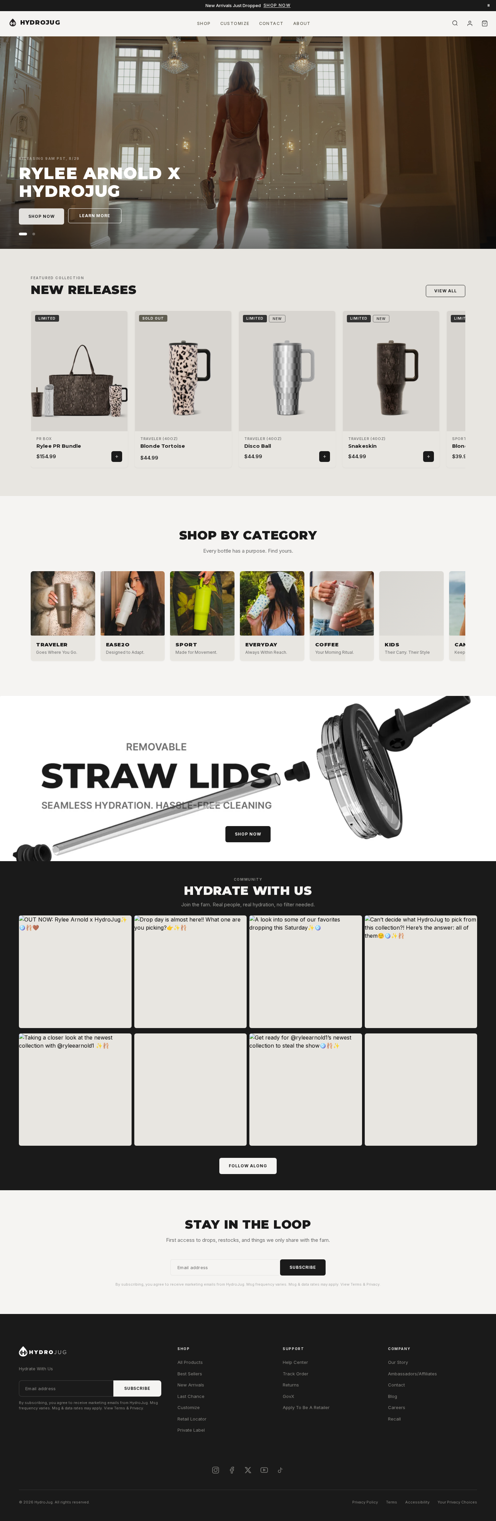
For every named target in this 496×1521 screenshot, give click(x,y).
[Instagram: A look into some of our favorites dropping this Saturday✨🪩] (305, 971)
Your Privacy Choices (457, 1502)
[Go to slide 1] (20, 234)
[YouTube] (264, 1470)
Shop (204, 24)
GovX (288, 1396)
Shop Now (277, 5)
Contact (396, 1384)
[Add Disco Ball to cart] (324, 456)
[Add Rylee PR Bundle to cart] (116, 456)
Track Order (295, 1373)
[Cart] (484, 23)
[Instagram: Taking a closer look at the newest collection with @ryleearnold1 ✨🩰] (75, 1089)
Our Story (398, 1362)
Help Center (295, 1362)
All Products (190, 1362)
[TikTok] (280, 1470)
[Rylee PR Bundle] (79, 378)
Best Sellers (189, 1373)
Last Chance (190, 1396)
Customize (188, 1407)
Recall (394, 1419)
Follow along (248, 1165)
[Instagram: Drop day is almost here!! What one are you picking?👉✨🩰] (190, 971)
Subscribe (303, 1267)
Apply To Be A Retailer (306, 1407)
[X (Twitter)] (248, 1470)
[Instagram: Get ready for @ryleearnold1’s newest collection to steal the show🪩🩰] (305, 1089)
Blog (392, 1396)
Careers (396, 1407)
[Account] (469, 23)
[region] (248, 617)
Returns (291, 1384)
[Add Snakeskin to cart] (428, 456)
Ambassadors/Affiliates (412, 1373)
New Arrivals (190, 1384)
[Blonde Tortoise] (183, 378)
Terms (391, 1502)
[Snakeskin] (391, 378)
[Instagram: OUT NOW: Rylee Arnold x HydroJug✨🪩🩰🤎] (75, 971)
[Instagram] (215, 1470)
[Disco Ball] (287, 378)
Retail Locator (191, 1419)
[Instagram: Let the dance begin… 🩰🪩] (421, 1089)
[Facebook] (231, 1470)
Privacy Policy (365, 1502)
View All (445, 290)
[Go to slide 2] (31, 234)
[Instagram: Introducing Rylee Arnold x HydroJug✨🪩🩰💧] (190, 1089)
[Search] (454, 23)
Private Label (191, 1430)
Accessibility (417, 1502)
